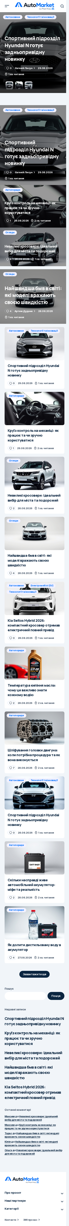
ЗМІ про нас (30, 1219)
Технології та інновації (40, 110)
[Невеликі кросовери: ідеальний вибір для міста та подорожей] (34, 247)
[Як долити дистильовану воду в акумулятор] (34, 922)
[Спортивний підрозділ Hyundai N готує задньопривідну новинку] (34, 145)
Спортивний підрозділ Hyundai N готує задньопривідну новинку (34, 1021)
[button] (7, 6)
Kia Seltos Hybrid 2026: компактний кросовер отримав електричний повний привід (33, 1092)
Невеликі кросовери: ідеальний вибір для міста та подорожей (33, 1055)
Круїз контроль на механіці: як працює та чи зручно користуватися (32, 1038)
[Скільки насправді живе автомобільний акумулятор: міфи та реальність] (34, 858)
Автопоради (12, 17)
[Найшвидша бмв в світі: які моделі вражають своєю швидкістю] (34, 296)
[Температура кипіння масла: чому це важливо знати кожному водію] (34, 663)
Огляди (10, 232)
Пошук (9, 988)
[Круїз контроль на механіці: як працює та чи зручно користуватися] (34, 52)
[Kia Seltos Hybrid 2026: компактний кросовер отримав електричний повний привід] (34, 598)
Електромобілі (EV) (42, 585)
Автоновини (12, 110)
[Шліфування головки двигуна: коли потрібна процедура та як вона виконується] (34, 728)
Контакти (10, 1219)
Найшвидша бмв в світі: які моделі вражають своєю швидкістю (29, 1072)
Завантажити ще (34, 974)
